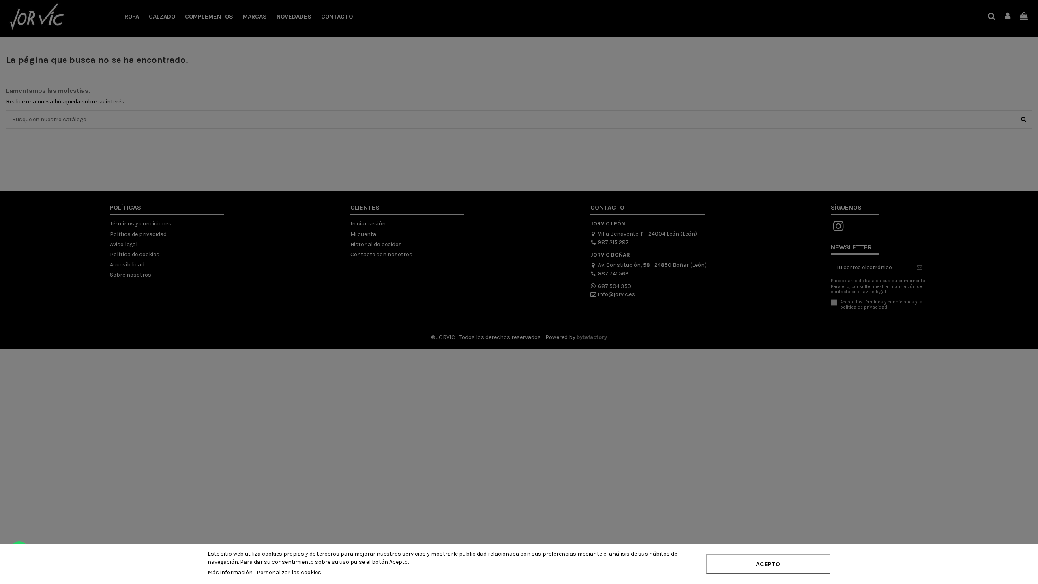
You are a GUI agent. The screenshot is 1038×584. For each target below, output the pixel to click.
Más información (231, 572)
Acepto (768, 564)
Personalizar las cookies (289, 572)
